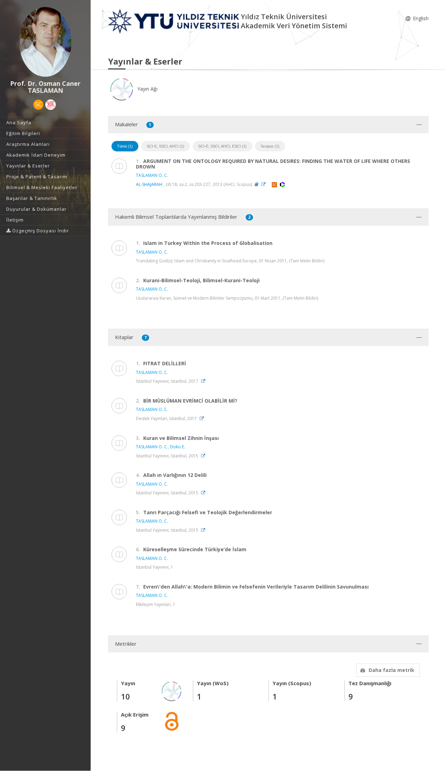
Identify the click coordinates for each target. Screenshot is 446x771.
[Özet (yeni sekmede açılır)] (257, 184)
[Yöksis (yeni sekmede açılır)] (50, 104)
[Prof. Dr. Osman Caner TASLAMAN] (45, 42)
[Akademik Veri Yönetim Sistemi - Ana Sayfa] (174, 20)
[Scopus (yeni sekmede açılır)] (38, 104)
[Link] (265, 184)
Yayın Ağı (146, 88)
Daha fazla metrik (391, 670)
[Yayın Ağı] (172, 690)
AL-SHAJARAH (149, 184)
